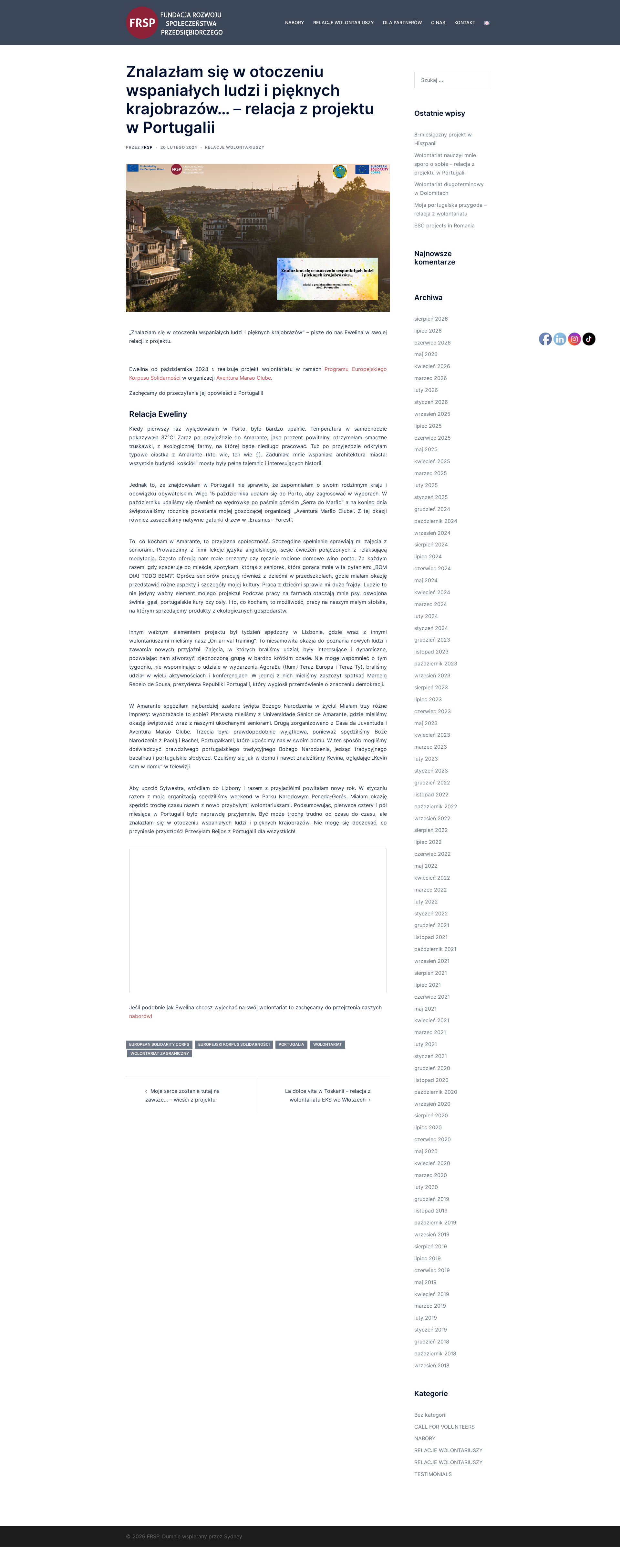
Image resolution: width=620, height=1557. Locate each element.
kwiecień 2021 (431, 1020)
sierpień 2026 (431, 318)
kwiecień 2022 (432, 877)
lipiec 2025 (428, 426)
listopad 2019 (431, 1210)
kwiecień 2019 (431, 1294)
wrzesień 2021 (432, 961)
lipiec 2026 (428, 330)
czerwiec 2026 (432, 342)
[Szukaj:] (452, 80)
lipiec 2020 (428, 1127)
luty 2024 (426, 616)
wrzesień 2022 (432, 818)
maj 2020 (426, 1151)
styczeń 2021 (430, 1056)
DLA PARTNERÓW (402, 22)
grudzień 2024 (432, 509)
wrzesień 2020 (432, 1104)
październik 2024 (435, 521)
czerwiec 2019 (432, 1270)
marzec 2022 (430, 889)
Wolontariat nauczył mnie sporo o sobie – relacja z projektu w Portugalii (445, 164)
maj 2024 (426, 580)
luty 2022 (426, 901)
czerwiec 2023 (432, 711)
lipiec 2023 (428, 699)
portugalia (291, 1044)
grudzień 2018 (431, 1341)
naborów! (140, 1016)
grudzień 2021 (431, 925)
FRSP (147, 147)
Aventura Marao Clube (243, 377)
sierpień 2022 (431, 830)
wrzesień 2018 (432, 1365)
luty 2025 (426, 485)
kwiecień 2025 (432, 461)
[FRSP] (174, 22)
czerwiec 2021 (432, 996)
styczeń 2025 (431, 497)
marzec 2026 (430, 378)
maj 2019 (425, 1282)
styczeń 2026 (431, 402)
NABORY (294, 22)
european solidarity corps (159, 1044)
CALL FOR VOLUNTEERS (444, 1426)
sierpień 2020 (431, 1115)
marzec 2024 (430, 604)
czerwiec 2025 (432, 437)
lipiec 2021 (427, 985)
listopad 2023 (431, 651)
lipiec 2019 (427, 1258)
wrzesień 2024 (432, 533)
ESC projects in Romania (444, 225)
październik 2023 (435, 663)
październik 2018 (435, 1353)
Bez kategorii (430, 1415)
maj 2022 (426, 866)
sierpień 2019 (430, 1246)
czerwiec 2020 (432, 1139)
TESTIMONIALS (433, 1474)
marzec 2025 (430, 473)
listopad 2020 (431, 1080)
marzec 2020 (430, 1175)
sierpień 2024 (431, 544)
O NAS (438, 22)
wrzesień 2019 (432, 1234)
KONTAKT (464, 22)
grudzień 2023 (432, 639)
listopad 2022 (431, 794)
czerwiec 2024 (432, 568)
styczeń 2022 (431, 913)
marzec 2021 (430, 1032)
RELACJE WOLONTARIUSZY (343, 22)
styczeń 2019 (430, 1329)
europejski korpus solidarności (234, 1044)
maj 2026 (426, 354)
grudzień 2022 (432, 782)
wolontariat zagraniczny (159, 1053)
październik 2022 (435, 806)
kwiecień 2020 (432, 1163)
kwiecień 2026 (432, 366)
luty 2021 (425, 1044)
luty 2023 (426, 758)
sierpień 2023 (431, 687)
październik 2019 (435, 1222)
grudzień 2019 (431, 1199)
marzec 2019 (430, 1305)
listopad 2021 (431, 937)
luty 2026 (426, 390)
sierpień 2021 (430, 973)
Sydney (233, 1536)
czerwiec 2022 (432, 854)
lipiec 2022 (428, 842)
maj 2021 (425, 1008)
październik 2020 (435, 1092)
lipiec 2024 (428, 556)
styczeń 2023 (431, 770)
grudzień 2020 (432, 1068)
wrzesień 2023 (432, 675)
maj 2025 (426, 449)
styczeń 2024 (431, 628)
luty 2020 (426, 1187)
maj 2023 (426, 723)
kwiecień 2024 (432, 592)
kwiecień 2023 (432, 735)
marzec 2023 (430, 747)
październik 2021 (435, 949)
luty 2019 (425, 1317)
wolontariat (327, 1044)
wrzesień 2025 (432, 414)
